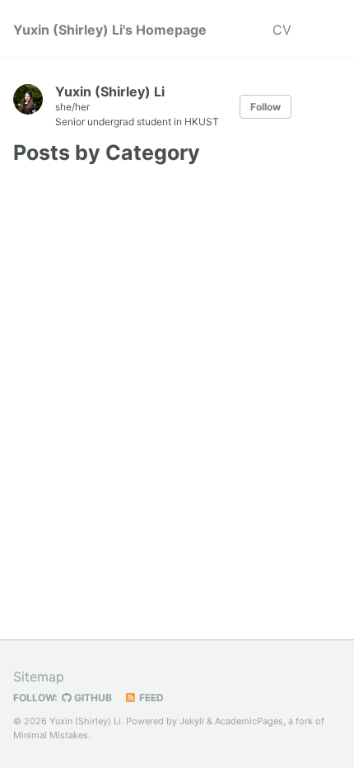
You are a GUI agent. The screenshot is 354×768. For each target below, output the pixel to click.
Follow (265, 107)
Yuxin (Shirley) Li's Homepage (110, 29)
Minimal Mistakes (50, 735)
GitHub (92, 697)
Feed (150, 697)
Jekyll (191, 721)
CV (281, 29)
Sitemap (38, 676)
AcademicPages (249, 721)
